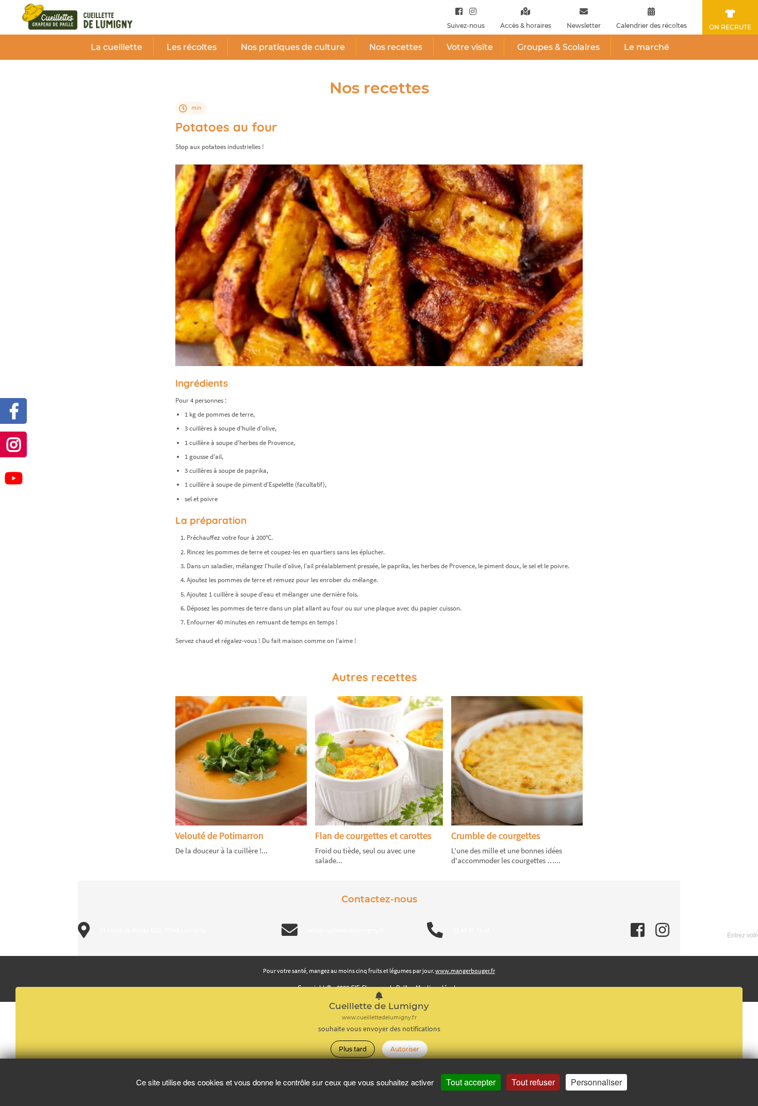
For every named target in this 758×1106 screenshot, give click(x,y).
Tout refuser (533, 1082)
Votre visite (470, 47)
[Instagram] (470, 11)
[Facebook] (459, 11)
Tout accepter (471, 1082)
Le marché (646, 47)
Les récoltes (192, 47)
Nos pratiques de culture (293, 47)
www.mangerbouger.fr (465, 971)
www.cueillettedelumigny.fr (379, 1017)
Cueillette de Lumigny (379, 1006)
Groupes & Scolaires (558, 47)
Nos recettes (395, 47)
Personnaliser (596, 1082)
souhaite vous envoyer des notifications (379, 1029)
